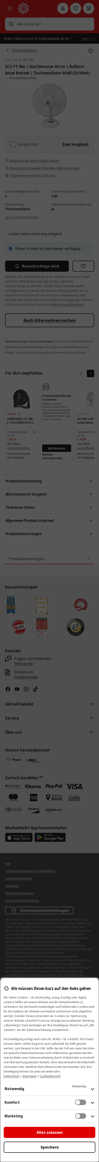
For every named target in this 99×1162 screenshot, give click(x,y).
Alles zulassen (50, 1132)
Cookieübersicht (50, 1076)
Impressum (29, 1076)
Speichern (50, 1147)
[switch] (80, 1102)
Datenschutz (11, 1076)
